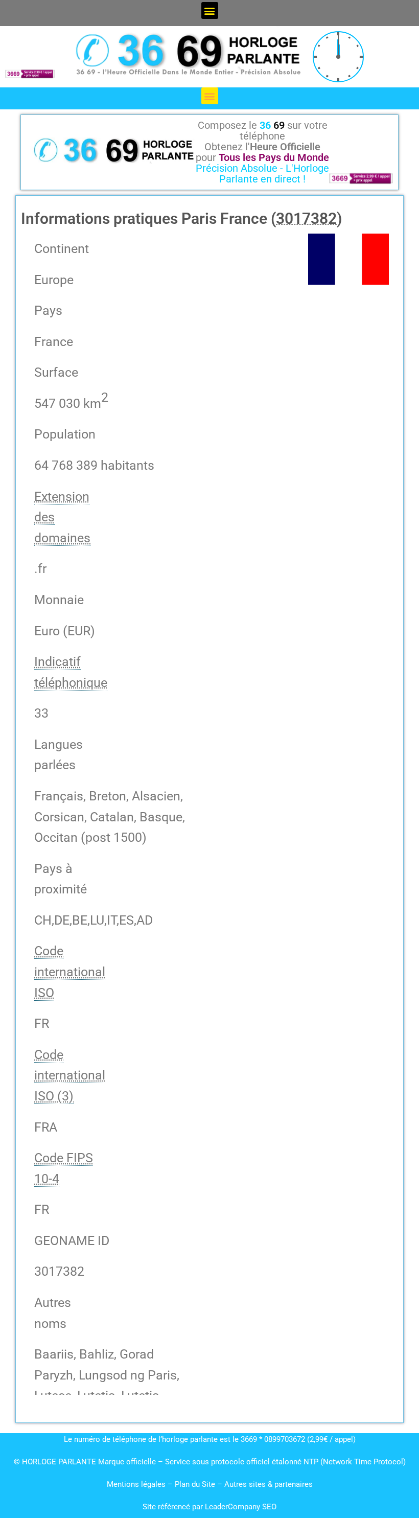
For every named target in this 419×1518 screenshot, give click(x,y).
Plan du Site (196, 1484)
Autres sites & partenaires (268, 1484)
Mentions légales (136, 1484)
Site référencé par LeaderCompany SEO (209, 1506)
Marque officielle (127, 1461)
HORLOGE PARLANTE (59, 1461)
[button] (209, 10)
